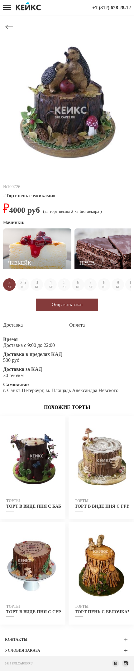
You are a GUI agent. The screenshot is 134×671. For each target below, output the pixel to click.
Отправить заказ (67, 304)
